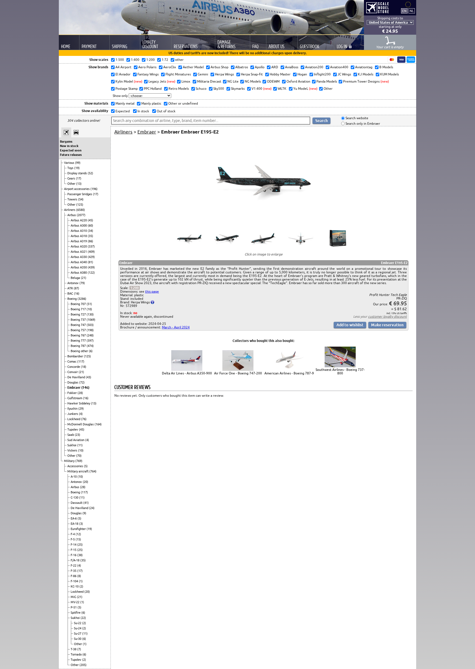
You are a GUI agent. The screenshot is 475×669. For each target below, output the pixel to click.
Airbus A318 (79, 236)
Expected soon (70, 150)
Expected (122, 111)
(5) (86, 466)
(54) (81, 199)
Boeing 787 (79, 345)
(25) (80, 544)
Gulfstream (75, 398)
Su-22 (78, 623)
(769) (78, 461)
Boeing (72, 298)
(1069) (91, 319)
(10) (89, 309)
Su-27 (78, 633)
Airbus (72, 215)
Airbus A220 (79, 220)
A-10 (74, 476)
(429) (91, 257)
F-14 (74, 544)
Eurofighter (79, 529)
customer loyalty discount (387, 316)
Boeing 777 (79, 340)
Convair (73, 372)
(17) (78, 178)
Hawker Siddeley (79, 403)
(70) (79, 455)
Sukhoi (72, 445)
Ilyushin (72, 408)
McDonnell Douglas (81, 424)
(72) (82, 382)
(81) (90, 262)
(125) (79, 204)
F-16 (74, 555)
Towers (72, 199)
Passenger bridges (80, 194)
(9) (84, 513)
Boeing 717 (79, 309)
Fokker (72, 393)
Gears (71, 178)
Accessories (75, 466)
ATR (70, 288)
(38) (80, 555)
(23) (77, 434)
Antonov (73, 283)
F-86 (74, 576)
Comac (72, 361)
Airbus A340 (79, 262)
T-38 (74, 649)
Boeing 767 (79, 335)
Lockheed (74, 419)
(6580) (80, 209)
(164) (98, 424)
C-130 (75, 497)
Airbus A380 (79, 272)
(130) (90, 314)
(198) (90, 330)
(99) (78, 162)
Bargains (66, 141)
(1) (81, 581)
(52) (90, 173)
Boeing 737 (79, 319)
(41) (86, 502)
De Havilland (76, 377)
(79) (82, 283)
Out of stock (165, 111)
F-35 (74, 570)
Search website (356, 118)
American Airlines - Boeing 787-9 (289, 373)
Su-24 (78, 628)
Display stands (77, 173)
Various (69, 162)
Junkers (73, 413)
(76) (84, 419)
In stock (143, 111)
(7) (79, 649)
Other (71, 183)
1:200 (134, 288)
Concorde (74, 366)
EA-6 (74, 518)
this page (152, 291)
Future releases (71, 154)
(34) (90, 230)
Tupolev (73, 429)
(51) (89, 304)
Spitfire (76, 612)
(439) (91, 267)
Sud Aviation (76, 440)
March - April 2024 (176, 327)
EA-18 (75, 523)
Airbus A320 (79, 246)
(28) (80, 393)
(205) (83, 665)
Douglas (73, 382)
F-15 (74, 549)
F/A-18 (75, 560)
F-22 (74, 565)
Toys (70, 168)
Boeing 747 (79, 325)
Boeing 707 (79, 304)
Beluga (76, 277)
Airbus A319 (79, 241)
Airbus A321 (79, 251)
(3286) (82, 298)
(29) (81, 408)
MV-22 (75, 602)
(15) (78, 539)
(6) (91, 351)
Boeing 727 (79, 314)
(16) (76, 293)
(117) (80, 361)
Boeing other (80, 351)
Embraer (74, 387)
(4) (81, 413)
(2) (81, 586)
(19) (77, 168)
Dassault (77, 502)
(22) (83, 617)
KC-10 (75, 586)
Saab (71, 434)
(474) (90, 345)
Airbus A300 (79, 225)
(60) (90, 225)
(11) (80, 445)
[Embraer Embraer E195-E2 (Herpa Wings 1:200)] (263, 220)
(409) (91, 251)
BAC (70, 293)
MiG (74, 597)
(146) (85, 387)
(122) (91, 272)
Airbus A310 (79, 230)
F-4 (73, 534)
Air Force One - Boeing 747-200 (238, 373)
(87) (76, 288)
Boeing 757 (79, 330)
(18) (83, 366)
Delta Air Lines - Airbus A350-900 (187, 373)
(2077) (81, 215)
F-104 (75, 581)
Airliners (70, 209)
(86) (90, 241)
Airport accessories (77, 189)
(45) (90, 220)
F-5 (73, 539)
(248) (90, 335)
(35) (90, 236)
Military (69, 461)
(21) (83, 277)
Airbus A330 (79, 257)
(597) (90, 340)
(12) (78, 534)
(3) (81, 523)
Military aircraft (78, 471)
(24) (92, 508)
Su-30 (78, 638)
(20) (85, 481)
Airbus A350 (79, 267)
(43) (88, 377)
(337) (91, 246)
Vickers (72, 450)
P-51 (74, 607)
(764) (92, 471)
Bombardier (75, 356)
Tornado (76, 654)
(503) (90, 325)
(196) (94, 189)
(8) (79, 576)
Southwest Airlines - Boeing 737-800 (340, 371)
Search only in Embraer (362, 123)
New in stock (69, 146)
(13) (79, 183)
